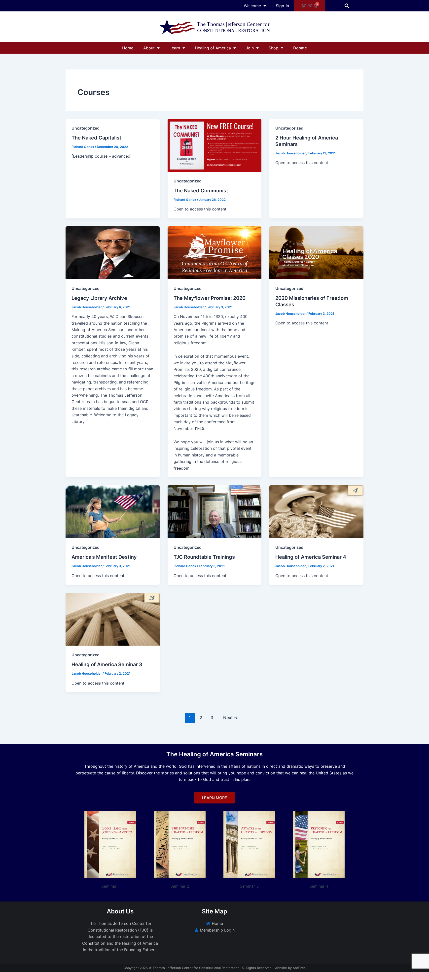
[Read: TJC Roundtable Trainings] (215, 511)
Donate (300, 47)
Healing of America (213, 47)
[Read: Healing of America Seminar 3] (113, 618)
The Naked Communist (201, 191)
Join (250, 47)
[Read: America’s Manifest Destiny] (113, 511)
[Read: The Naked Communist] (215, 144)
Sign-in (282, 5)
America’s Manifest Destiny (104, 557)
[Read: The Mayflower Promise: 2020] (215, 252)
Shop (273, 47)
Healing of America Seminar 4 (310, 557)
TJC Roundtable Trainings (204, 557)
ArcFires (299, 968)
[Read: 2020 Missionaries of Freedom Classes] (316, 252)
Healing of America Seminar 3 (107, 664)
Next (230, 717)
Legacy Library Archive (99, 298)
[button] (347, 6)
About (149, 47)
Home (127, 47)
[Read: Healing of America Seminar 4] (316, 511)
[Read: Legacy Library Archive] (113, 252)
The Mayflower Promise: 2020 (210, 298)
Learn (175, 47)
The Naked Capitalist (96, 138)
